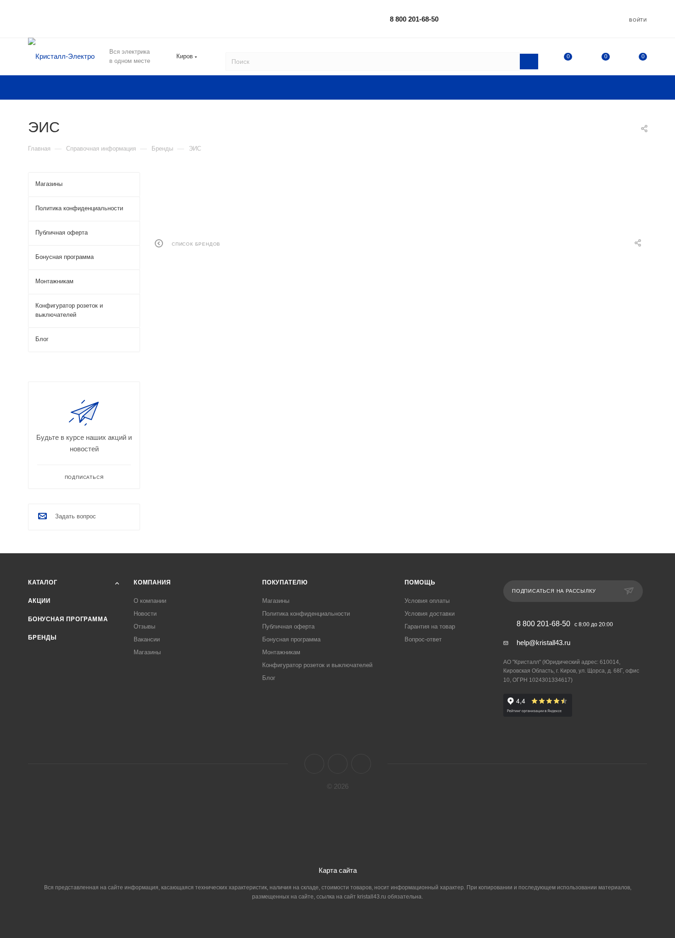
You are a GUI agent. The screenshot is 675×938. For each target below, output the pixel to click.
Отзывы (144, 626)
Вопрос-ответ (423, 639)
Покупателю (285, 582)
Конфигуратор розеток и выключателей (317, 665)
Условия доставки (430, 613)
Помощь (420, 582)
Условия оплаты (427, 600)
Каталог (42, 582)
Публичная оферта (288, 626)
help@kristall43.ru (543, 642)
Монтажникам (281, 652)
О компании (150, 600)
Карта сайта (338, 870)
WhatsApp (361, 764)
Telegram (338, 764)
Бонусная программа (67, 619)
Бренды (42, 637)
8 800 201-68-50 (414, 19)
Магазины (147, 652)
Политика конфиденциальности (306, 613)
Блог (269, 677)
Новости (145, 613)
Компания (152, 582)
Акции (39, 600)
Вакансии (147, 639)
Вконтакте (314, 764)
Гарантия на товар (430, 626)
